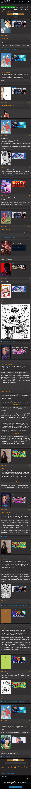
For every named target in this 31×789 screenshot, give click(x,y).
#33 (29, 509)
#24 (29, 135)
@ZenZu (6, 366)
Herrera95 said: (5, 72)
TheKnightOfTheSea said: (8, 105)
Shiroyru (4, 11)
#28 (29, 257)
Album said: (4, 724)
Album (13, 656)
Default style (5, 776)
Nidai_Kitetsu (16, 20)
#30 (29, 300)
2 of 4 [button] (15, 14)
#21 (29, 35)
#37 (29, 671)
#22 (29, 69)
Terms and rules (11, 779)
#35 (29, 600)
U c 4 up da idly (16, 585)
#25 (29, 167)
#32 (29, 465)
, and (9, 49)
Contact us (3, 779)
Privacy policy (19, 779)
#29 (29, 278)
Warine (14, 87)
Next (20, 14)
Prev (10, 14)
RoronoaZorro (16, 180)
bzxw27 (14, 610)
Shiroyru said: (5, 229)
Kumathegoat (16, 285)
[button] (1, 1)
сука (13, 211)
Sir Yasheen (15, 681)
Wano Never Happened (18, 152)
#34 (29, 556)
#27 (29, 226)
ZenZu (13, 346)
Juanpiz (14, 54)
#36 (29, 625)
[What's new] (26, 1)
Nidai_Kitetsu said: (6, 364)
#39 (29, 720)
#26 (29, 195)
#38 (29, 696)
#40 (29, 751)
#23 (29, 102)
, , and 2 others (15, 605)
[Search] (28, 1)
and (9, 341)
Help (25, 779)
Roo (13, 263)
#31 (29, 361)
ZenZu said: (4, 468)
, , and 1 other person (15, 175)
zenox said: (4, 38)
